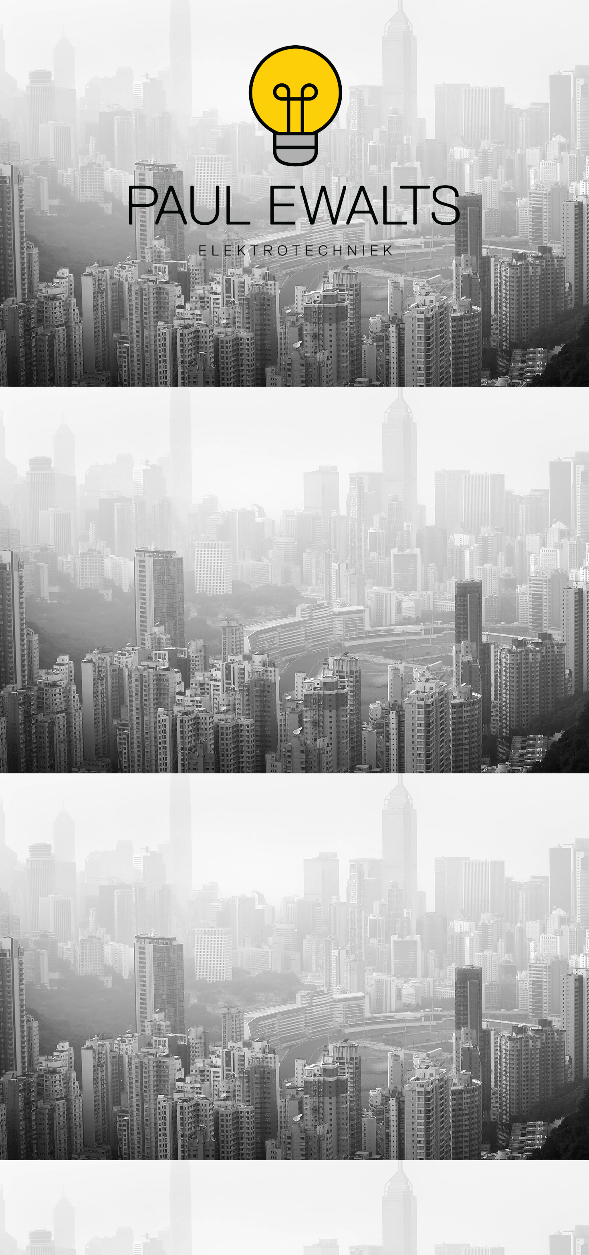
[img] (294, 150)
